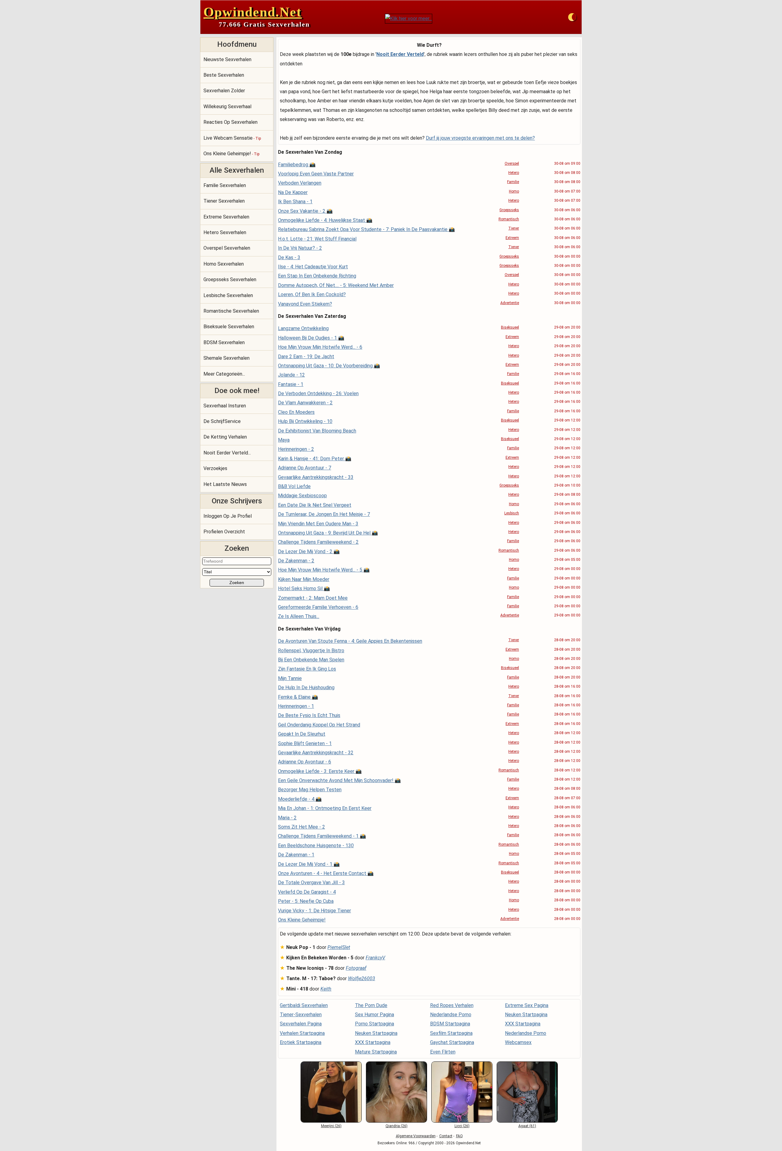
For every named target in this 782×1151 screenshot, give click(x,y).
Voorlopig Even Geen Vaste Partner (316, 174)
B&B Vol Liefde (294, 486)
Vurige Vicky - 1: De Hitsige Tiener (314, 911)
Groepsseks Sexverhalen (229, 279)
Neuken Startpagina (376, 1033)
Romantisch (509, 219)
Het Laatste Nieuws (225, 484)
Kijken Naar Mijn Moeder (303, 579)
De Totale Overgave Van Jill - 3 (311, 882)
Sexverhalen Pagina (301, 1024)
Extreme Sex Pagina (526, 1005)
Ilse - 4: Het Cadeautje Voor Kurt (313, 267)
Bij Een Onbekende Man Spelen (311, 660)
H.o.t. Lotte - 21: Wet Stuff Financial (317, 239)
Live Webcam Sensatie (232, 138)
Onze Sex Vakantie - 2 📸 (305, 211)
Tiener (513, 228)
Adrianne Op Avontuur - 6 (304, 762)
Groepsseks (509, 210)
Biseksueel (510, 327)
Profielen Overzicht (224, 532)
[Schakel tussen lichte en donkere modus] (572, 17)
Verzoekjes (215, 468)
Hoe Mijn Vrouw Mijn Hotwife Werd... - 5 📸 (324, 570)
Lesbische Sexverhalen (228, 295)
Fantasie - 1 (290, 384)
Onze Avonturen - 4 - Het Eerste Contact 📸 (326, 873)
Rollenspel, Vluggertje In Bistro (311, 650)
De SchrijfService (222, 421)
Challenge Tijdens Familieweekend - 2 (318, 542)
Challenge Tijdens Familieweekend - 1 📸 (322, 836)
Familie (513, 182)
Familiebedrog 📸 (297, 164)
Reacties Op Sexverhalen (230, 122)
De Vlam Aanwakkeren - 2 (305, 403)
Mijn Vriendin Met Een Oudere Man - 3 (318, 524)
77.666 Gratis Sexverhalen (264, 24)
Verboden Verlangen (299, 183)
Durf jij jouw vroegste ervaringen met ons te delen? (480, 138)
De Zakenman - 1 (296, 855)
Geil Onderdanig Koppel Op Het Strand (319, 725)
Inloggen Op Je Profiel (227, 516)
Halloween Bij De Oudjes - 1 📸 (311, 338)
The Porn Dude (371, 1005)
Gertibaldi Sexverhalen (304, 1005)
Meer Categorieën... (224, 374)
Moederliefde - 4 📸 (300, 799)
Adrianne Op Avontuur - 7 (304, 468)
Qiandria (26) (396, 1126)
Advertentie (509, 303)
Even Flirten (442, 1052)
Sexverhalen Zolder (224, 91)
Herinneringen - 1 (296, 706)
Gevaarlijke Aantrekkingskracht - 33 (315, 477)
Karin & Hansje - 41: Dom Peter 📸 (314, 459)
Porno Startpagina (374, 1024)
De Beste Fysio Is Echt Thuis (309, 715)
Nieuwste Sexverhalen (227, 59)
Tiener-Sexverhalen (301, 1014)
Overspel (512, 163)
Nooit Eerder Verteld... (227, 453)
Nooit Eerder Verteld (400, 54)
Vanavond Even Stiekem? (305, 304)
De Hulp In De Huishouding (306, 687)
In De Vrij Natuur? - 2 (300, 248)
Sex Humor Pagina (374, 1014)
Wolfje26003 (361, 978)
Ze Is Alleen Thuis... (298, 616)
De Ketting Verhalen (225, 437)
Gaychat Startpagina (452, 1042)
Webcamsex (518, 1042)
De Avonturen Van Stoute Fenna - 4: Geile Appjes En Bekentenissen (350, 641)
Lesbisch (511, 513)
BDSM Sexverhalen (224, 342)
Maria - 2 (287, 818)
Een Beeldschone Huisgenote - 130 (316, 845)
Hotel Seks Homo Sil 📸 (304, 588)
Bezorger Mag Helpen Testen (310, 789)
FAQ (459, 1136)
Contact (445, 1136)
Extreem (512, 238)
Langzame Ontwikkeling (303, 328)
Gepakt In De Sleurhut (301, 734)
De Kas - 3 (289, 257)
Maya (284, 440)
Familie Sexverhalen (224, 185)
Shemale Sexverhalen (226, 358)
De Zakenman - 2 (296, 561)
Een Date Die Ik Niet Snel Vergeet (314, 505)
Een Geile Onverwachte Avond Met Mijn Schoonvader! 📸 (339, 780)
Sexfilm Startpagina (451, 1033)
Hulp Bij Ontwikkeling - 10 (305, 421)
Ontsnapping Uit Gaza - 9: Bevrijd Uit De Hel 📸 (328, 533)
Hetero (513, 173)
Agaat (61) (527, 1126)
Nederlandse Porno (450, 1014)
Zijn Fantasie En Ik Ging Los (307, 669)
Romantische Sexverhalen (231, 311)
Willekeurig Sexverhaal (227, 106)
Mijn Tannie (290, 678)
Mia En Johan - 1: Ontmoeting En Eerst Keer (324, 808)
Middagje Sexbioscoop (302, 495)
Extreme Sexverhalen (226, 217)
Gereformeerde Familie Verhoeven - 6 (318, 607)
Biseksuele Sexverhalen (228, 326)
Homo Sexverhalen (223, 264)
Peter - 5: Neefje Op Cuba (306, 901)
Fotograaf (356, 968)
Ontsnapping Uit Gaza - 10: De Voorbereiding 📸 (329, 366)
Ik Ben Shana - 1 (295, 201)
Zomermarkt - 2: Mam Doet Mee (313, 598)
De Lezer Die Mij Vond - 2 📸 (309, 551)
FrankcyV (375, 958)
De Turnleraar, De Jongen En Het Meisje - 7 (324, 514)
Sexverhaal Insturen (224, 406)
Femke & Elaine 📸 (298, 697)
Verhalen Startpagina (302, 1033)
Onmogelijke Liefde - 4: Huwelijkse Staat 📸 (325, 220)
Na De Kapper (293, 192)
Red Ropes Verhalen (451, 1005)
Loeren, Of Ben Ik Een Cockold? (312, 294)
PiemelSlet (338, 947)
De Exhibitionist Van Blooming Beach (317, 431)
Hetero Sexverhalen (224, 232)
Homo (514, 191)
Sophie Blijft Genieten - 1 (305, 743)
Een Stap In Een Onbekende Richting (317, 276)
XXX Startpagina (372, 1042)
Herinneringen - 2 (296, 449)
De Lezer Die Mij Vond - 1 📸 (309, 864)
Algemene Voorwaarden (416, 1136)
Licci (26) (462, 1126)
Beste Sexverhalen (223, 75)
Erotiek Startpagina (300, 1042)
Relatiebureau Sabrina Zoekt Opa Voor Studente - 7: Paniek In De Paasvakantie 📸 (366, 229)
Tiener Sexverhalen (224, 201)
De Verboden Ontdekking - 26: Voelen (318, 393)
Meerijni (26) (331, 1126)
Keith (325, 989)
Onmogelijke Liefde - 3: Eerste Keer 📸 (320, 771)
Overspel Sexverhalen (226, 248)
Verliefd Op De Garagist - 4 (307, 892)
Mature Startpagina (376, 1052)
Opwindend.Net (252, 12)
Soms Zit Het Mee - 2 (301, 827)
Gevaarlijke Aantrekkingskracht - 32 (315, 753)
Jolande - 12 (291, 375)
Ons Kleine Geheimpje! (231, 153)
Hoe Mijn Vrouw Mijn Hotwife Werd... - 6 (320, 347)
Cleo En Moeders (296, 412)
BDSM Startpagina (450, 1024)
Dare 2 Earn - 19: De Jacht (306, 356)
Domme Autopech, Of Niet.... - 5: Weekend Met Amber (336, 285)
